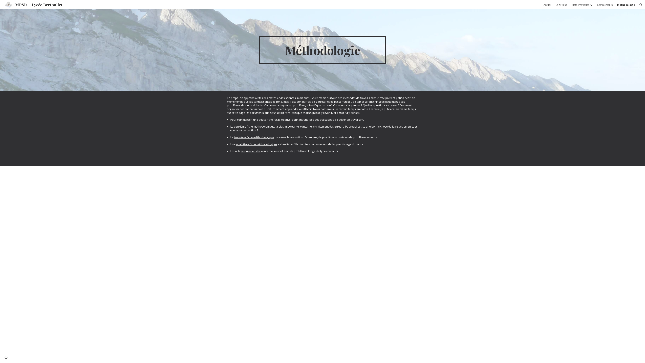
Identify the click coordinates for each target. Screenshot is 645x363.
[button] (641, 5)
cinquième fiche (251, 151)
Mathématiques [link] (580, 4)
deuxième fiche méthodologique (254, 126)
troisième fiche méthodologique (254, 137)
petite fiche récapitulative (275, 120)
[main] (322, 50)
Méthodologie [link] (626, 4)
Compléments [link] (605, 4)
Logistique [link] (561, 4)
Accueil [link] (547, 4)
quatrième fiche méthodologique (256, 144)
